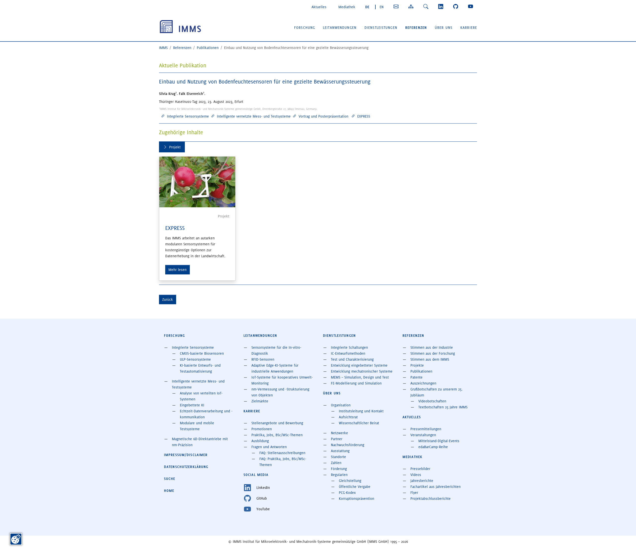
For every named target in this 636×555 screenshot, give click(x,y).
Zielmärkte (259, 401)
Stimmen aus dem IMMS (429, 359)
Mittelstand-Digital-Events (438, 441)
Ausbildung (260, 441)
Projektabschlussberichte (430, 498)
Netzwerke (339, 433)
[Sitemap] (411, 6)
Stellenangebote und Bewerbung (277, 423)
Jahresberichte (421, 480)
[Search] (426, 6)
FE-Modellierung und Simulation (356, 383)
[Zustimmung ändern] (16, 539)
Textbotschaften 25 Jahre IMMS (443, 407)
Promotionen (261, 429)
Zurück (167, 299)
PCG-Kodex (347, 492)
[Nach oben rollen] (625, 544)
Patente (416, 377)
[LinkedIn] (441, 6)
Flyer (414, 492)
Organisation (341, 405)
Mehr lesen (177, 269)
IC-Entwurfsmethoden (348, 353)
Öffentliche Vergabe (354, 486)
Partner (336, 439)
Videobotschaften (432, 401)
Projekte (417, 365)
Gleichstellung (350, 480)
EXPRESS (175, 228)
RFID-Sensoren (262, 359)
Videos (415, 474)
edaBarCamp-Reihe (433, 447)
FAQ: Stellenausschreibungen (282, 453)
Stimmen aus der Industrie (431, 347)
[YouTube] (471, 6)
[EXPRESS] (197, 182)
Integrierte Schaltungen (349, 347)
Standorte (338, 457)
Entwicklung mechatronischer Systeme (362, 371)
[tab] (172, 147)
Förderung (339, 469)
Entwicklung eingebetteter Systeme (359, 365)
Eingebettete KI (192, 405)
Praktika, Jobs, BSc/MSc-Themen (277, 435)
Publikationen (421, 371)
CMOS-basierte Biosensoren (202, 353)
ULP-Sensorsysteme (195, 359)
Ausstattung (340, 451)
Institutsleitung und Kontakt (361, 411)
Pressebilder (420, 469)
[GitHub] (456, 6)
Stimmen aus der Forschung (432, 353)
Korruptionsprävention (356, 498)
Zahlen (336, 463)
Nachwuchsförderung (347, 445)
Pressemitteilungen (425, 429)
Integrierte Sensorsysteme (193, 347)
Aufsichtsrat (348, 417)
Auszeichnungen (423, 383)
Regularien (339, 474)
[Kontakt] (397, 6)
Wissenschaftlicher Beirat (359, 423)
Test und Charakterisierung (352, 359)
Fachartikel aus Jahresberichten (435, 486)
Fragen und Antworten (269, 447)
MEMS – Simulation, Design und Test (360, 377)
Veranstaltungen (423, 435)
